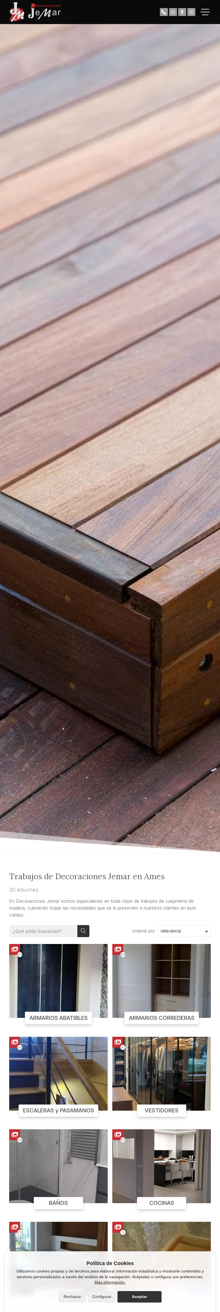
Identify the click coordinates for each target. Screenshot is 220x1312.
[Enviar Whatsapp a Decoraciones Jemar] (173, 12)
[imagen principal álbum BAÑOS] (58, 1166)
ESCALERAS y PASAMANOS (58, 1110)
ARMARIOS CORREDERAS (162, 1017)
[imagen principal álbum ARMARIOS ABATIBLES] (58, 981)
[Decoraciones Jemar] (35, 12)
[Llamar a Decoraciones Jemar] (164, 12)
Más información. (110, 1282)
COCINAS (161, 1203)
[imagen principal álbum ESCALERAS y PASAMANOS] (58, 1074)
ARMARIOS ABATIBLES (59, 1017)
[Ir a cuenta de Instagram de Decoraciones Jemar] (191, 12)
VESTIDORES (161, 1110)
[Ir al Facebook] (182, 12)
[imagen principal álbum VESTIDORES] (161, 1074)
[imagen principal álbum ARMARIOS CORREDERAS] (161, 981)
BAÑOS (58, 1203)
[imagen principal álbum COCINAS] (161, 1166)
